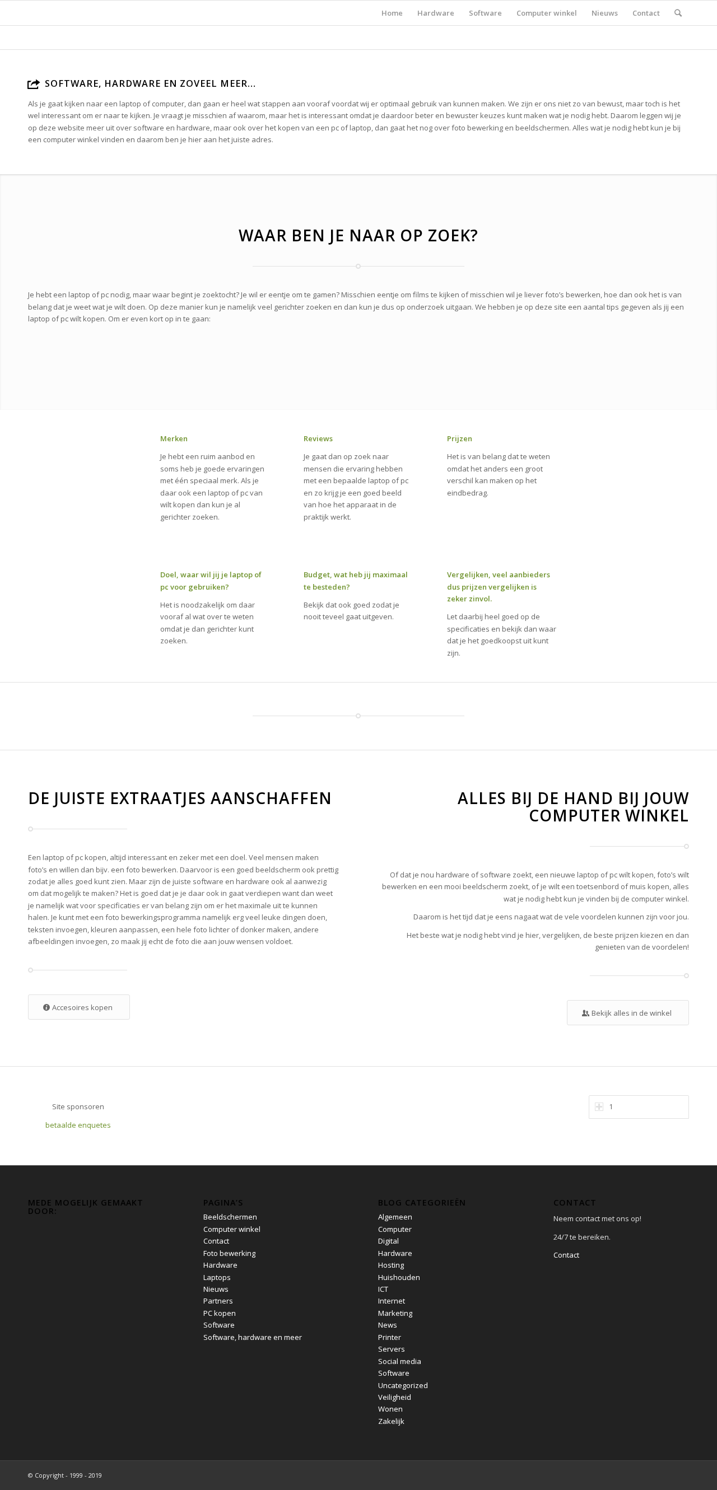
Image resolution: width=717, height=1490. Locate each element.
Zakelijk (391, 1421)
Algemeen (395, 1217)
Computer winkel (231, 1229)
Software (219, 1325)
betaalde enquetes (78, 1125)
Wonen (390, 1409)
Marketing (395, 1313)
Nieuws (216, 1289)
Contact (216, 1241)
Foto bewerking (229, 1253)
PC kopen (219, 1313)
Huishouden (399, 1277)
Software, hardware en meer (252, 1337)
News (387, 1325)
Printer (389, 1337)
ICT (383, 1289)
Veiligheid (394, 1397)
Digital (388, 1241)
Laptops (217, 1277)
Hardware (220, 1265)
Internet (391, 1301)
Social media (399, 1361)
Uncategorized (403, 1385)
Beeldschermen (230, 1217)
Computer (395, 1229)
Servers (391, 1349)
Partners (218, 1301)
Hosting (391, 1265)
